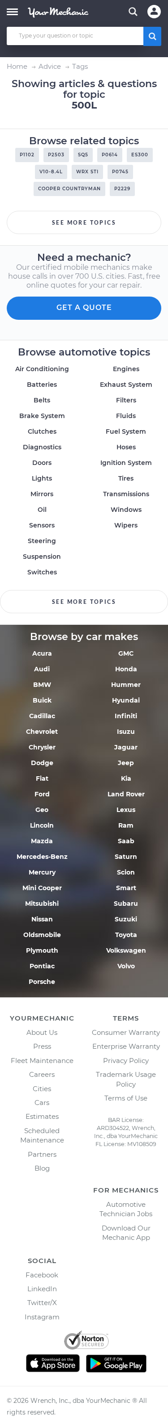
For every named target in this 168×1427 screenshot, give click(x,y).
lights (42, 478)
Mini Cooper (42, 888)
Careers (42, 1074)
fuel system (126, 431)
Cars (41, 1102)
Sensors (42, 525)
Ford (42, 794)
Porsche (42, 982)
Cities (42, 1088)
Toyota (126, 935)
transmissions (126, 494)
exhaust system (126, 385)
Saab (126, 841)
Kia (126, 778)
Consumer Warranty (126, 1032)
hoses (126, 447)
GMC (126, 653)
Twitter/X (42, 1302)
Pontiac (42, 966)
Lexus (125, 810)
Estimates (42, 1116)
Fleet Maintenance (42, 1060)
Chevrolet (42, 732)
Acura (42, 653)
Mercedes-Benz (42, 857)
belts (42, 400)
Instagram (42, 1317)
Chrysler (42, 747)
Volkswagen (126, 950)
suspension (42, 556)
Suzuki (126, 919)
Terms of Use (125, 1098)
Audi (42, 669)
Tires (126, 478)
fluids (126, 416)
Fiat (42, 778)
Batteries (42, 385)
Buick (42, 700)
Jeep (126, 763)
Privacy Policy (126, 1060)
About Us (41, 1032)
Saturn (126, 857)
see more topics (84, 223)
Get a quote (84, 307)
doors (42, 463)
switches (42, 572)
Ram (126, 825)
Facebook (42, 1275)
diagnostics (42, 447)
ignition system (126, 463)
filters (126, 400)
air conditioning (42, 369)
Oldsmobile (42, 935)
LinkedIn (42, 1289)
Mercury (42, 872)
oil (42, 510)
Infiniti (126, 716)
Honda (126, 669)
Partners (42, 1154)
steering (42, 541)
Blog (42, 1168)
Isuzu (126, 732)
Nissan (42, 919)
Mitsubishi (42, 904)
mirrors (41, 494)
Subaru (126, 904)
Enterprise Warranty (126, 1046)
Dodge (42, 763)
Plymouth (42, 950)
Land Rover (126, 794)
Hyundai (126, 700)
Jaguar (126, 747)
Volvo (126, 966)
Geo (41, 810)
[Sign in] (154, 11)
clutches (42, 431)
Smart (126, 888)
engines (126, 369)
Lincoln (42, 825)
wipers (126, 525)
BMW (42, 685)
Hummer (126, 685)
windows (126, 510)
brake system (42, 416)
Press (42, 1046)
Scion (126, 872)
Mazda (42, 841)
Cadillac (42, 716)
